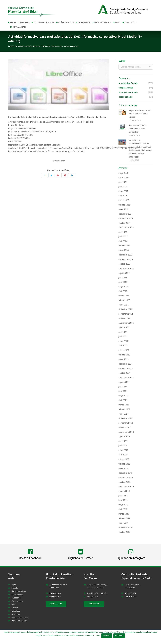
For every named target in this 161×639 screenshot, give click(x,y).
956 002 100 (55, 593)
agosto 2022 (124, 327)
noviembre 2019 (125, 477)
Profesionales (17, 601)
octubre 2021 (124, 373)
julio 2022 (122, 332)
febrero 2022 (124, 355)
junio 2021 (123, 391)
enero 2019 (123, 523)
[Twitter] (51, 175)
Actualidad (16, 611)
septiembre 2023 (126, 268)
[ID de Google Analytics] (58, 175)
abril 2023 (122, 291)
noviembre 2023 (125, 259)
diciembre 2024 (125, 214)
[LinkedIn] (72, 175)
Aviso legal (16, 614)
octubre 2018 (124, 532)
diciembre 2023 (125, 255)
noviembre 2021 (125, 368)
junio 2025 (123, 186)
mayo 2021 (123, 395)
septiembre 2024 (126, 227)
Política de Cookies (19, 621)
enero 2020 (123, 468)
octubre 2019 (124, 482)
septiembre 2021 (126, 377)
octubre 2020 (124, 427)
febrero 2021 (124, 409)
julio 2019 (122, 495)
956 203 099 (130, 596)
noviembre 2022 (125, 314)
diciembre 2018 (125, 527)
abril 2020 (122, 455)
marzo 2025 (123, 200)
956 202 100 (92, 593)
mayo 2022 (123, 341)
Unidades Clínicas (19, 591)
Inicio (10, 46)
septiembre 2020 (126, 432)
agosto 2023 (124, 273)
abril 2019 (122, 509)
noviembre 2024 (125, 218)
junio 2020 (123, 445)
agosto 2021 (124, 382)
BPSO (14, 604)
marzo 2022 (123, 350)
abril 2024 (122, 241)
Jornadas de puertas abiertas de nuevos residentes (138, 128)
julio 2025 (122, 182)
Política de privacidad (20, 618)
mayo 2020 (123, 450)
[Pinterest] (65, 175)
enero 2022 (123, 359)
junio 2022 (123, 336)
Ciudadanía (16, 598)
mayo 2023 (123, 286)
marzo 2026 (123, 177)
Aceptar (106, 636)
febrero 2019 (124, 518)
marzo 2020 (123, 459)
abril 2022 (122, 345)
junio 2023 (123, 282)
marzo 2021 (123, 405)
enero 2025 (123, 209)
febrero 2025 (124, 205)
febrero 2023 (124, 300)
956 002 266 (55, 596)
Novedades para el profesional (27, 46)
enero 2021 (123, 414)
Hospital (15, 588)
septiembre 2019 (126, 486)
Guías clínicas (17, 595)
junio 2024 (123, 236)
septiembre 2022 (126, 323)
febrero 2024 (124, 246)
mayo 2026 (123, 173)
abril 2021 (122, 400)
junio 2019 (123, 500)
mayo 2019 (123, 505)
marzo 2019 (123, 514)
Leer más (119, 636)
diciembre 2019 (125, 473)
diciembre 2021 (125, 364)
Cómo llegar (56, 604)
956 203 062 (130, 593)
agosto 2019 (124, 491)
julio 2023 (122, 277)
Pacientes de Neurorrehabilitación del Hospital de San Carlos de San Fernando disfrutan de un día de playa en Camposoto (140, 148)
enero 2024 (123, 250)
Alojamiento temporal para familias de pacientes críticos (140, 113)
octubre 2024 (124, 223)
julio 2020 (122, 441)
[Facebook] (45, 175)
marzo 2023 (123, 296)
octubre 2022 (124, 318)
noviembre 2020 (125, 423)
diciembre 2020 (125, 418)
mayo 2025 (123, 191)
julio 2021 (122, 386)
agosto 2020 (124, 436)
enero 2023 (123, 305)
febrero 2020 (124, 464)
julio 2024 (122, 232)
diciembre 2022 (125, 309)
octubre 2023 (124, 264)
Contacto (15, 608)
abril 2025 (122, 196)
